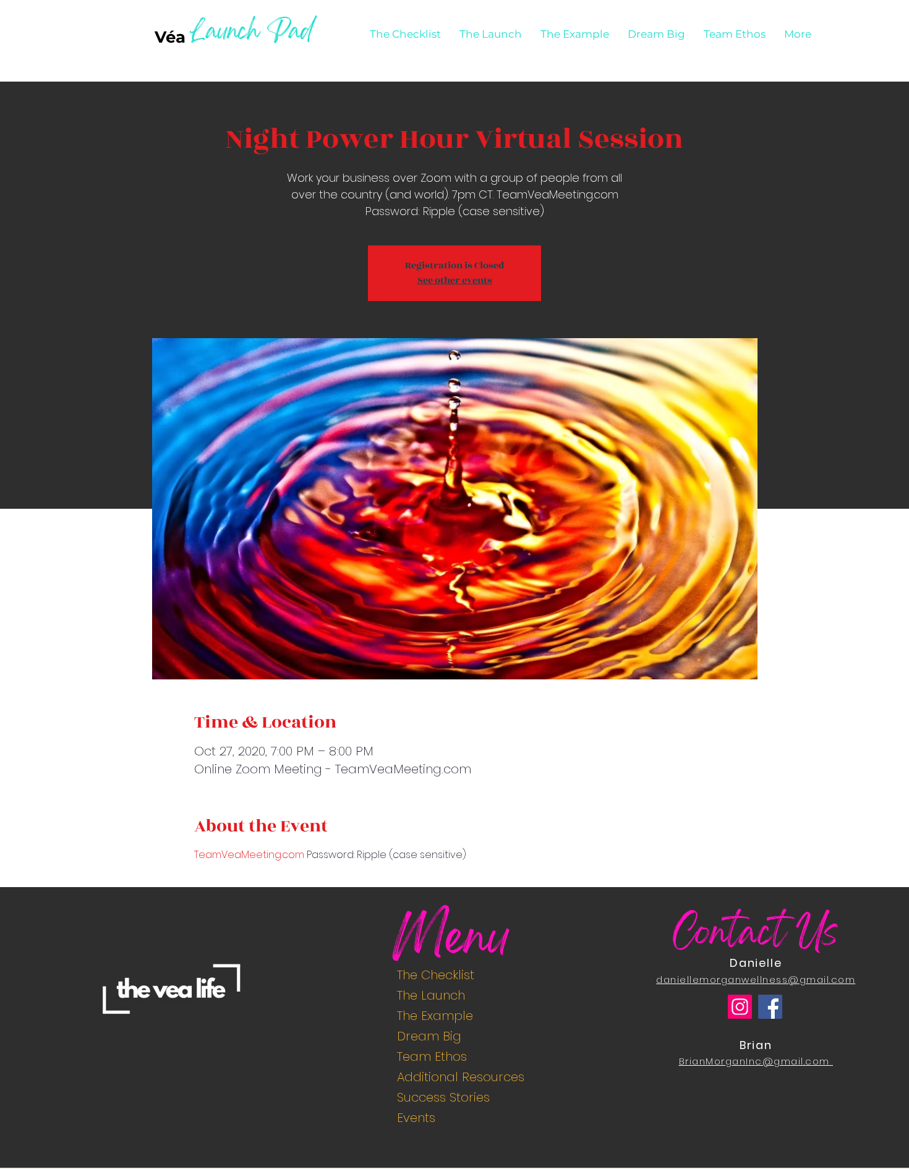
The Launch (431, 995)
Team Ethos (432, 1056)
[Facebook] (770, 1007)
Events (416, 1117)
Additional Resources (459, 1077)
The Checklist (435, 975)
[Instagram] (740, 1007)
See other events (454, 280)
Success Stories (443, 1097)
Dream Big (429, 1036)
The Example (435, 1015)
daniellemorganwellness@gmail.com (755, 979)
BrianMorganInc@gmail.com (754, 1061)
